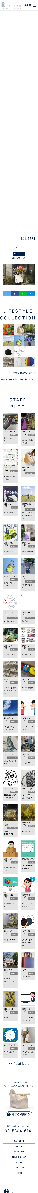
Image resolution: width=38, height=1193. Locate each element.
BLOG (19, 1162)
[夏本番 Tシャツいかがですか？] (19, 340)
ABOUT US (19, 1168)
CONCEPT (19, 1141)
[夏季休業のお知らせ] (29, 340)
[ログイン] (26, 6)
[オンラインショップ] (29, 6)
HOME (19, 1173)
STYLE (19, 1146)
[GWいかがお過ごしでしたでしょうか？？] (8, 362)
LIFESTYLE (19, 254)
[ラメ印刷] (29, 351)
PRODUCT (19, 1152)
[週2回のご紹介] (19, 351)
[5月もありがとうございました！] (8, 329)
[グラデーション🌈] (29, 362)
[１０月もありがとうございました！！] (29, 329)
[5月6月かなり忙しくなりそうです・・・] (19, 362)
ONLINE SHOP (19, 1157)
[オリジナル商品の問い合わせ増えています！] (8, 340)
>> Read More (19, 1063)
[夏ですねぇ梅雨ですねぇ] (8, 351)
